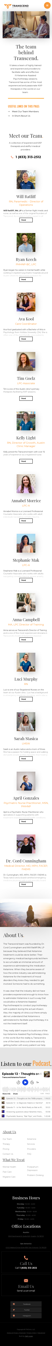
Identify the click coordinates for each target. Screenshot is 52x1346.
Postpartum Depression (32, 1168)
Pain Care (7, 1172)
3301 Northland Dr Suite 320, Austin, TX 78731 (26, 1236)
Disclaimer (41, 1333)
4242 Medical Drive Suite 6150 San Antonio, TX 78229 (26, 1247)
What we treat (14, 1159)
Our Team (7, 1139)
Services (31, 1144)
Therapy (6, 1144)
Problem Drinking (35, 1175)
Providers (31, 1149)
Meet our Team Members (25, 111)
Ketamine (31, 1139)
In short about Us (21, 116)
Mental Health (9, 1167)
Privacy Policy (32, 1333)
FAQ (29, 1154)
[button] (47, 5)
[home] (14, 4)
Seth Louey (29, 1336)
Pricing (6, 1149)
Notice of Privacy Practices (16, 1333)
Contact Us (8, 1154)
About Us (9, 1131)
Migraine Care (9, 1177)
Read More (23, 220)
